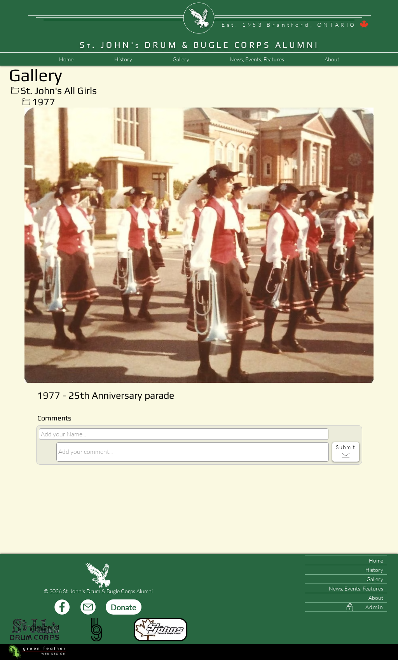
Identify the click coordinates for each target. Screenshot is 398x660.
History (374, 569)
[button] (256, 59)
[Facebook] (62, 607)
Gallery (375, 579)
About (375, 597)
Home (376, 560)
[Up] (15, 90)
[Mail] (88, 607)
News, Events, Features (356, 588)
